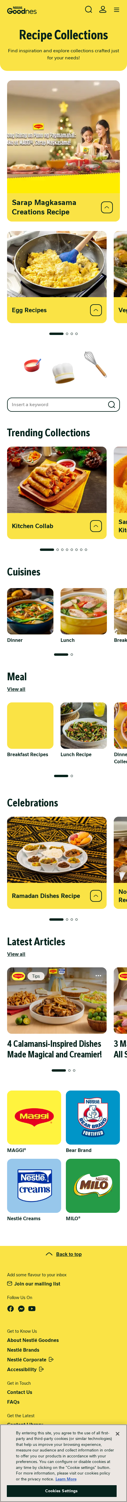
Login (102, 9)
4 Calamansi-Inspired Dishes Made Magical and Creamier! (54, 1049)
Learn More (66, 1479)
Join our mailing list (37, 1284)
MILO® (73, 1218)
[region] (63, 1463)
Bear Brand (79, 1150)
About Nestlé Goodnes (33, 1340)
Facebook (10, 1308)
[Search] (88, 9)
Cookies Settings (61, 1490)
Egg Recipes (29, 310)
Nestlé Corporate (26, 1360)
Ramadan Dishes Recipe (46, 896)
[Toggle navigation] (116, 10)
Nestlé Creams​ (23, 1218)
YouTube (31, 1308)
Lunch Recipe (76, 754)
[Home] (22, 10)
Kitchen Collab (32, 526)
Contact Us (19, 1392)
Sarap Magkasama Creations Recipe (44, 207)
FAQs (13, 1402)
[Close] (117, 1433)
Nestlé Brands (23, 1350)
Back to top (69, 1254)
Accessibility (22, 1369)
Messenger (21, 1308)
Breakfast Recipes (27, 754)
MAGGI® (16, 1150)
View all (16, 689)
